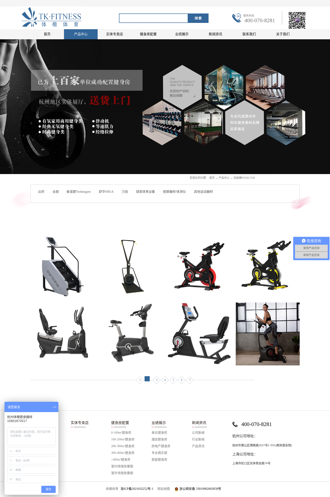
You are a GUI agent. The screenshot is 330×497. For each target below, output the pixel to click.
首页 (47, 34)
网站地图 (163, 488)
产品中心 (224, 177)
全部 (56, 191)
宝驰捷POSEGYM (244, 177)
